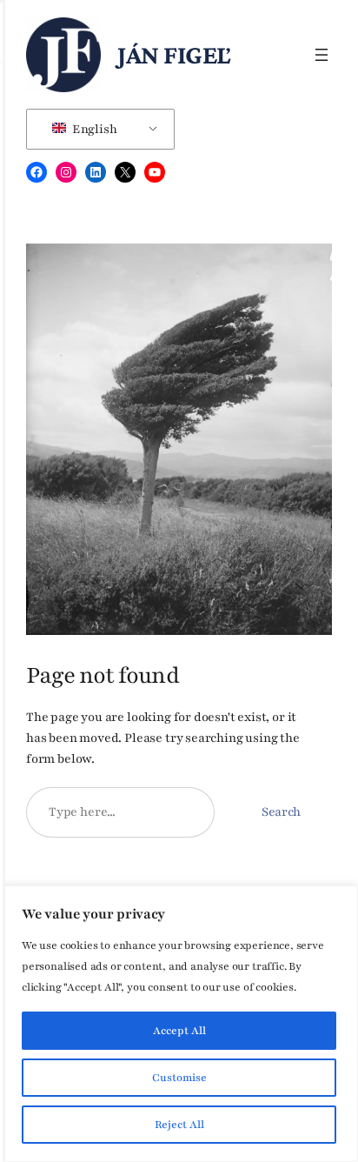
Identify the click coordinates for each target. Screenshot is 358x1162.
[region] (179, 1023)
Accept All (179, 1031)
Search (281, 812)
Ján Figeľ (174, 54)
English (93, 129)
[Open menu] (321, 54)
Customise (179, 1078)
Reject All (179, 1125)
